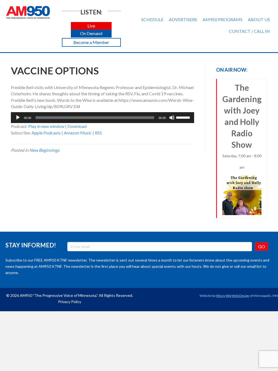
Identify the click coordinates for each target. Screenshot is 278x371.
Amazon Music (78, 132)
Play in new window (46, 126)
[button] (91, 26)
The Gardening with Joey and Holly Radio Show (241, 126)
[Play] (18, 117)
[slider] (183, 117)
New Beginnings (44, 150)
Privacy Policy (69, 301)
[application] (102, 117)
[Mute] (172, 117)
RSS (98, 132)
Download (77, 126)
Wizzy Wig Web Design (232, 296)
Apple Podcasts (46, 132)
